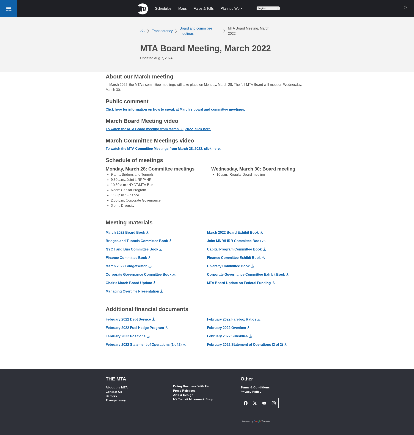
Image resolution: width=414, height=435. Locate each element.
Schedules (163, 8)
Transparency (116, 400)
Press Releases (184, 390)
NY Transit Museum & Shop (193, 399)
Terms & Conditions (255, 387)
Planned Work (231, 8)
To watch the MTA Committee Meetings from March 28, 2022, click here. (163, 148)
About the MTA (117, 387)
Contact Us (114, 391)
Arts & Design (183, 395)
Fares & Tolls (204, 8)
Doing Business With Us (191, 386)
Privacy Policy (251, 391)
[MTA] (143, 8)
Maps (182, 8)
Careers (111, 396)
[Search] (405, 8)
